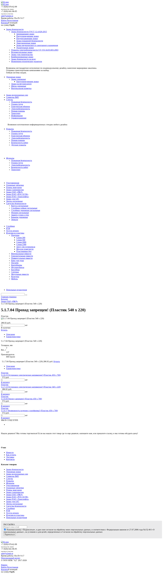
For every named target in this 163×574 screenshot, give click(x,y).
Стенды (9, 479)
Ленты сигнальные (14, 504)
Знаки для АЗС (12, 501)
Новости (10, 452)
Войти (4, 20)
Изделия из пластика (15, 515)
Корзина (4, 23)
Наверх (4, 565)
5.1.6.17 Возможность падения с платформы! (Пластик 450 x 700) (29, 411)
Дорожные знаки (13, 472)
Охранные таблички (15, 488)
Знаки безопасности (15, 469)
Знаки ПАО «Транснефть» (17, 499)
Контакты (10, 459)
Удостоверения (12, 485)
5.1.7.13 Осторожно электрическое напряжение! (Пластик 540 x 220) (31, 387)
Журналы (10, 483)
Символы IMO (12, 476)
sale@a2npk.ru (7, 16)
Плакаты (10, 481)
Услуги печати (12, 513)
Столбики (10, 508)
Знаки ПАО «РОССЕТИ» (17, 497)
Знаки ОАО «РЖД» (14, 495)
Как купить (11, 455)
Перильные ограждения (16, 517)
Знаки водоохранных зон (17, 474)
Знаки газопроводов (15, 492)
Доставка (10, 457)
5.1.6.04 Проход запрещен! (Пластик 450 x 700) (21, 399)
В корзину (5, 382)
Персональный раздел (10, 558)
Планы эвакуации (14, 490)
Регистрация (12, 20)
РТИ (8, 511)
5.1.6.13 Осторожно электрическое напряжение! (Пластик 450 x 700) (31, 375)
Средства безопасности (16, 506)
